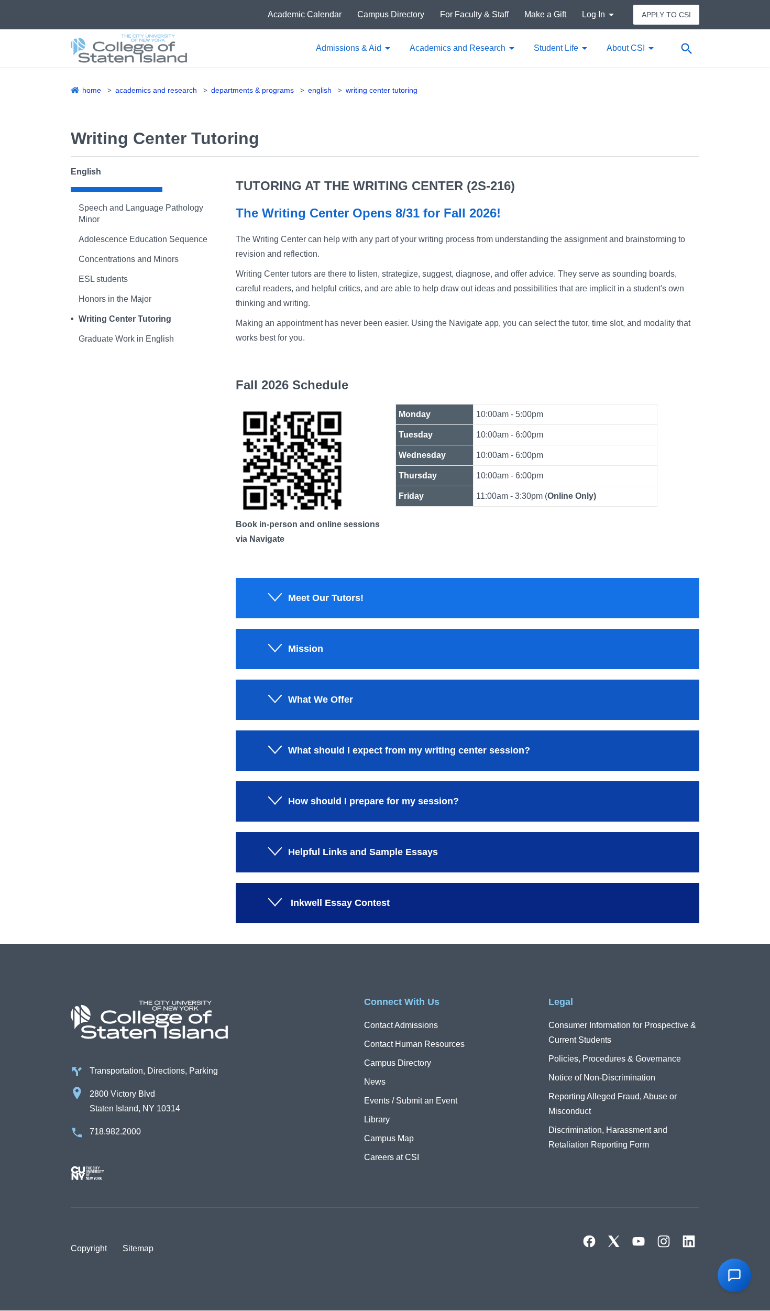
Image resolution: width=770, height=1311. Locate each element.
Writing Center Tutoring (381, 90)
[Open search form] (686, 48)
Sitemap (138, 1248)
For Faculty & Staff (474, 14)
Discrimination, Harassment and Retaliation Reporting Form (607, 1137)
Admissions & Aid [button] (348, 47)
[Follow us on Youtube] (638, 1241)
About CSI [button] (626, 47)
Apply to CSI (666, 14)
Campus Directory (390, 14)
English (320, 90)
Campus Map (389, 1138)
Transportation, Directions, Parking (154, 1070)
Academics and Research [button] (457, 47)
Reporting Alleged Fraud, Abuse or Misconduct (612, 1104)
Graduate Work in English (126, 338)
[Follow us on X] (614, 1241)
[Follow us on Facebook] (589, 1241)
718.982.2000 (115, 1131)
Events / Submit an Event (410, 1100)
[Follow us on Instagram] (663, 1241)
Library (377, 1119)
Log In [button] (593, 14)
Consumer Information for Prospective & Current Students (622, 1032)
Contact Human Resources (414, 1044)
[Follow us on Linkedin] (688, 1241)
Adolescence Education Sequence (143, 239)
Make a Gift (545, 14)
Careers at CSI (391, 1157)
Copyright (89, 1248)
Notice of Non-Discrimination (601, 1077)
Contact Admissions (401, 1025)
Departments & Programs (252, 90)
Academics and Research (156, 90)
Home (91, 90)
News (375, 1081)
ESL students (103, 279)
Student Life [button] (556, 47)
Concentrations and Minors (129, 259)
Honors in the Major (115, 298)
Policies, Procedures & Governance (614, 1058)
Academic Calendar (305, 14)
